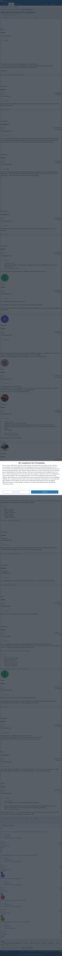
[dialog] (31, 478)
